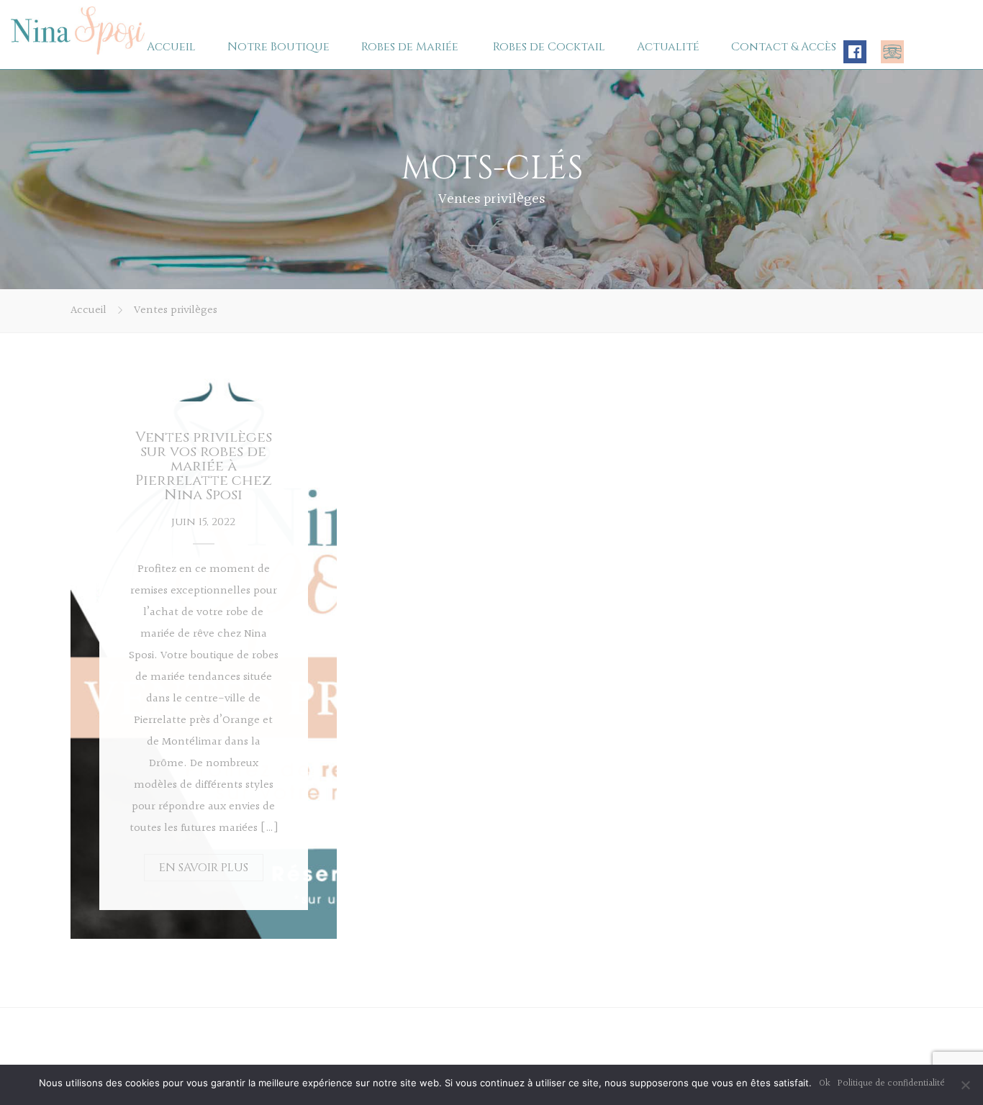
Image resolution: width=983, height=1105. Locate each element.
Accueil (171, 47)
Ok (824, 1083)
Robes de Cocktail (549, 47)
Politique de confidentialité (891, 1083)
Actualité (668, 47)
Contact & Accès (783, 47)
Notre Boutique (278, 47)
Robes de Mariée (409, 47)
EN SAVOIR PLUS (203, 868)
